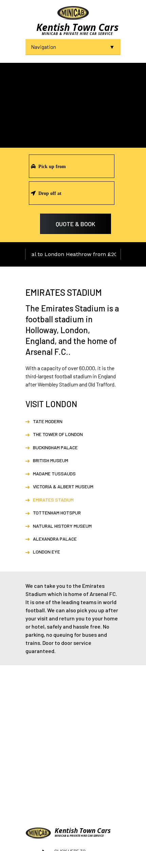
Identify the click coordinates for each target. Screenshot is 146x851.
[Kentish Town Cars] (73, 12)
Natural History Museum (62, 526)
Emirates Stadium (53, 500)
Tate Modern (47, 421)
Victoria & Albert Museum (63, 486)
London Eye (46, 552)
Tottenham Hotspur (57, 512)
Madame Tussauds (54, 473)
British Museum (50, 460)
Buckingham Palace (55, 447)
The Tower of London (58, 434)
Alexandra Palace (55, 539)
